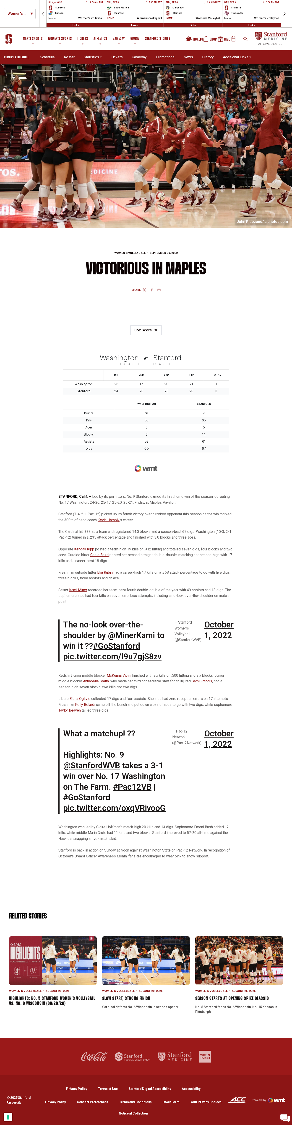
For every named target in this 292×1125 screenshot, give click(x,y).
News (188, 57)
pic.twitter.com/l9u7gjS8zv (112, 656)
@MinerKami (131, 635)
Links (76, 25)
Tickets (82, 39)
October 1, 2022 (219, 630)
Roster (69, 57)
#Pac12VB (132, 787)
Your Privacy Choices (206, 1102)
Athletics (100, 39)
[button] (43, 13)
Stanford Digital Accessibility (153, 1089)
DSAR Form (171, 1102)
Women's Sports (60, 39)
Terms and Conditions (135, 1102)
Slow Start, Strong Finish (126, 998)
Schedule (47, 57)
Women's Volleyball (130, 253)
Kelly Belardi (85, 704)
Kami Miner (78, 590)
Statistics (91, 57)
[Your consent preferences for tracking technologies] (8, 1117)
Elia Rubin (105, 572)
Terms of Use (108, 1089)
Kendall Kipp (84, 549)
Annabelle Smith (96, 681)
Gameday (119, 39)
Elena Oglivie (80, 699)
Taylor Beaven (69, 710)
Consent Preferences (92, 1102)
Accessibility (191, 1089)
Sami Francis (202, 681)
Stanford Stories (157, 39)
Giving (134, 39)
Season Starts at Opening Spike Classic (232, 998)
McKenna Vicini (119, 675)
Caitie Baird (99, 555)
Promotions (165, 57)
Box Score (143, 330)
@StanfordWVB (91, 765)
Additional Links (235, 57)
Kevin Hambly (109, 520)
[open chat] (285, 1118)
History (208, 57)
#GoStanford (116, 646)
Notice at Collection (133, 1113)
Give (222, 41)
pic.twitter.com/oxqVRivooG (114, 808)
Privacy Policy (80, 1089)
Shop (208, 41)
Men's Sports (33, 39)
